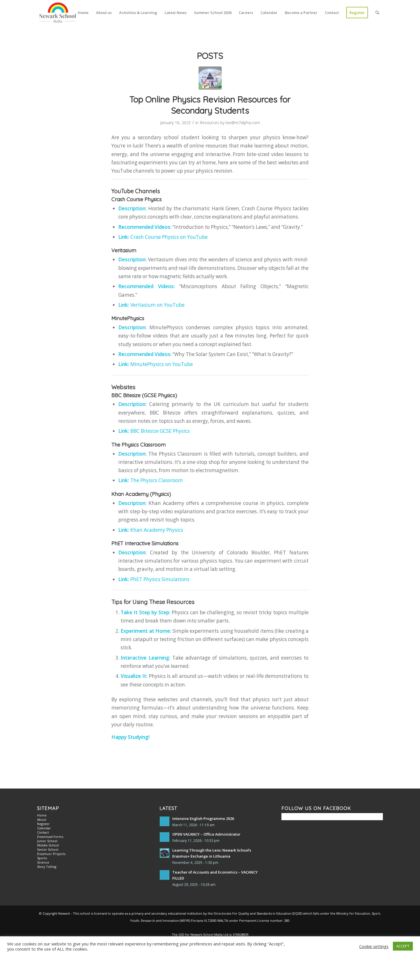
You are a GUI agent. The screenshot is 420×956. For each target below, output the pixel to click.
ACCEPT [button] (402, 946)
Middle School (48, 845)
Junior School (47, 841)
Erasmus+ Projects (51, 854)
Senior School (47, 849)
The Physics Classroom (156, 480)
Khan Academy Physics (156, 530)
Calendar (44, 828)
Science (43, 862)
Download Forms (50, 836)
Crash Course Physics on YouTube (169, 237)
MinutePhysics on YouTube (161, 364)
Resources (209, 122)
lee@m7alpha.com (243, 122)
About (41, 819)
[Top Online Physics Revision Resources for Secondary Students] (210, 78)
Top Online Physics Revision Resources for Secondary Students (210, 105)
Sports (42, 858)
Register (43, 824)
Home (42, 815)
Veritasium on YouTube (157, 305)
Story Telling (46, 866)
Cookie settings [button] (374, 946)
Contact (43, 832)
